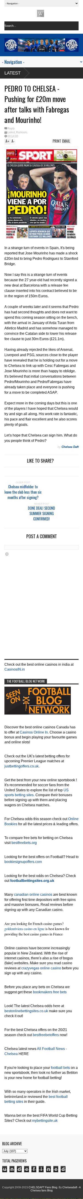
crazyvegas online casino (41, 968)
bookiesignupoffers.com (23, 862)
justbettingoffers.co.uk (21, 766)
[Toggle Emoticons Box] (6, 554)
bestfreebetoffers (46, 1035)
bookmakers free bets (50, 992)
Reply (11, 128)
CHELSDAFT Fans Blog (43, 1187)
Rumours (21, 132)
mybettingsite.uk (45, 1120)
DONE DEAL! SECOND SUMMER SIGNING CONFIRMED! (41, 513)
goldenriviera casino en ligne (24, 928)
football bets (60, 1068)
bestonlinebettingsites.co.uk (26, 1011)
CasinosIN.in (14, 669)
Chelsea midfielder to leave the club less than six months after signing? (22, 492)
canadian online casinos (33, 894)
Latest (12, 73)
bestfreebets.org (24, 843)
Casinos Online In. (34, 732)
